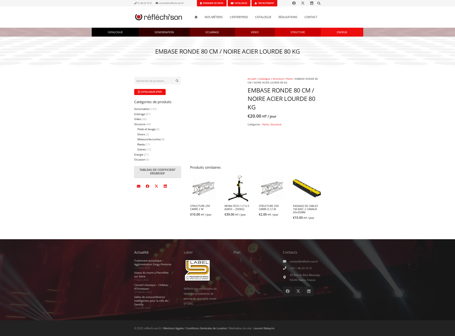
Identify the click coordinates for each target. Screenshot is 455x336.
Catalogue (264, 78)
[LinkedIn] (165, 186)
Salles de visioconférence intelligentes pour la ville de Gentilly (151, 300)
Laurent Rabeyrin (263, 328)
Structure (278, 78)
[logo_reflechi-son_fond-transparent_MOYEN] (158, 17)
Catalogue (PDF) (151, 91)
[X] (156, 186)
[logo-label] (203, 270)
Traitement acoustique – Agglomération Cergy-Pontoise (152, 262)
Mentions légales (173, 328)
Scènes (141, 149)
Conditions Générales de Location (206, 328)
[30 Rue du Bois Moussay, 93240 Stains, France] (286, 277)
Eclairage (139, 114)
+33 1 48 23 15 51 (301, 268)
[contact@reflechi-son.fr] (286, 261)
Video (137, 119)
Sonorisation (142, 109)
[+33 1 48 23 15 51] (286, 268)
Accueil (252, 78)
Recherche (177, 81)
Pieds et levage (146, 129)
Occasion (139, 159)
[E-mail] (138, 186)
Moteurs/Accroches (149, 139)
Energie (138, 154)
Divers (141, 134)
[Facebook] (147, 186)
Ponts (289, 78)
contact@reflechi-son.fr (304, 261)
